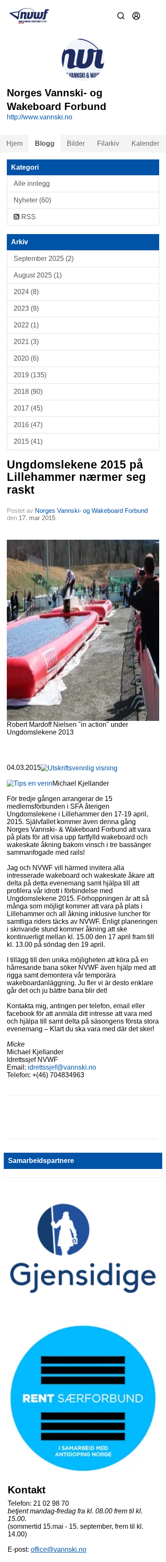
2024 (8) (26, 291)
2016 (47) (28, 424)
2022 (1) (26, 325)
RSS (28, 216)
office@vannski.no (58, 1549)
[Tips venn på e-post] (29, 783)
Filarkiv (108, 143)
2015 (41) (28, 441)
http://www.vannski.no (39, 117)
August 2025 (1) (38, 275)
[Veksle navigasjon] (151, 15)
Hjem (14, 143)
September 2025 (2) (44, 258)
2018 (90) (28, 391)
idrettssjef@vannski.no (62, 1067)
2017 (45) (28, 408)
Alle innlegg (32, 183)
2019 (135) (30, 375)
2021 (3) (26, 341)
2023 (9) (26, 308)
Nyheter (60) (32, 200)
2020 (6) (26, 358)
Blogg (44, 143)
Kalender (145, 143)
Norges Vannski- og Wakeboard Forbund (91, 510)
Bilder (76, 143)
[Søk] (121, 15)
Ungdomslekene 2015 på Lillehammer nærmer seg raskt (76, 477)
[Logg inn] (136, 15)
